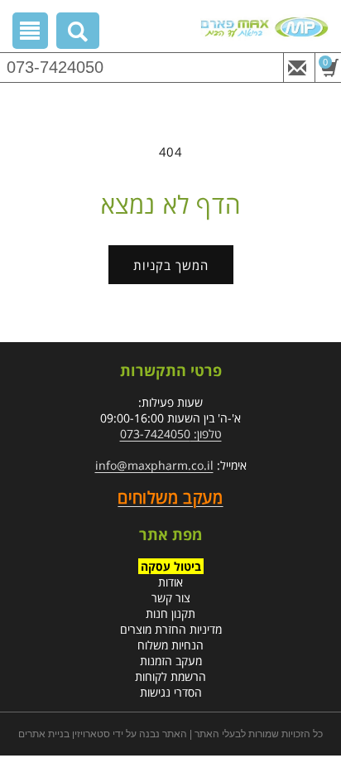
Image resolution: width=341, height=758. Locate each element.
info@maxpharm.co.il (154, 465)
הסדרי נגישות (171, 692)
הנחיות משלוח (170, 645)
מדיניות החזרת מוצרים (171, 629)
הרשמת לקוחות (170, 676)
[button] (78, 34)
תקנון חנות (170, 613)
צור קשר (170, 598)
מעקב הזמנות (171, 661)
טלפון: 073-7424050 (171, 434)
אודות (170, 582)
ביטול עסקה (171, 566)
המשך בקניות (171, 265)
